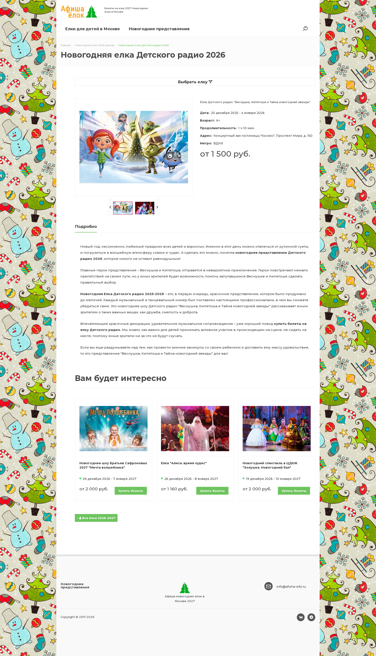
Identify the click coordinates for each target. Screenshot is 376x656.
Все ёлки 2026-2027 (98, 518)
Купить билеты (131, 490)
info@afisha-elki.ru (291, 587)
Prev (110, 207)
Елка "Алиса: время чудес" (184, 463)
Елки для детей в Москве (92, 29)
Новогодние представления (159, 29)
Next (157, 207)
